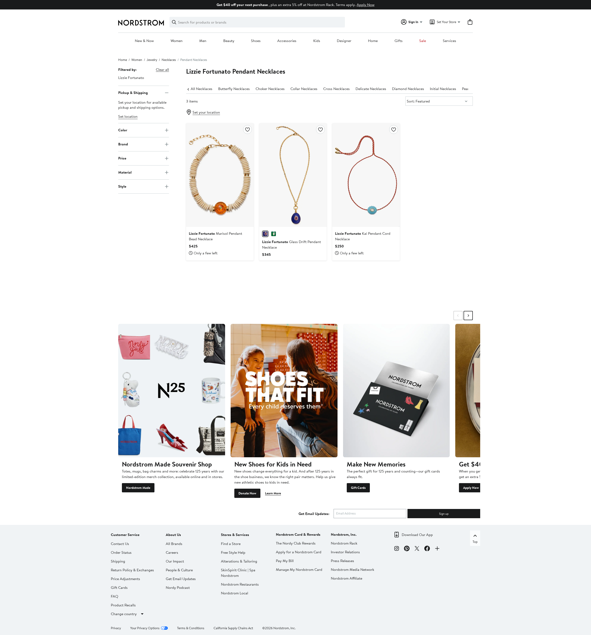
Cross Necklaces (336, 88)
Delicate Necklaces (371, 88)
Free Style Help (233, 552)
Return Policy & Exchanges (132, 569)
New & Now (144, 41)
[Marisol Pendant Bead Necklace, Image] (219, 175)
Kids (316, 41)
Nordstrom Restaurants (240, 584)
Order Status (121, 552)
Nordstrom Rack (344, 543)
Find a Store (231, 543)
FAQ (114, 596)
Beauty (228, 41)
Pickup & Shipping (133, 92)
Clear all (162, 69)
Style (122, 186)
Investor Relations (345, 551)
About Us (173, 534)
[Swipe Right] (468, 315)
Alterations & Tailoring (239, 561)
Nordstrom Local (234, 593)
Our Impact (175, 561)
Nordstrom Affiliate (346, 578)
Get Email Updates (181, 578)
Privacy (116, 628)
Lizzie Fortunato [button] (131, 77)
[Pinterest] (407, 549)
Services (449, 41)
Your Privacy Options (145, 628)
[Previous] (188, 89)
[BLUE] (265, 234)
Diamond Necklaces (408, 88)
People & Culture (179, 569)
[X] (417, 549)
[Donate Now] (284, 390)
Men (202, 41)
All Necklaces (201, 88)
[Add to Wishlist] (247, 129)
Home (373, 41)
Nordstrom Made (138, 487)
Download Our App (417, 534)
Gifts (399, 41)
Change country (124, 613)
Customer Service (125, 534)
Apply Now (365, 4)
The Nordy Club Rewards (296, 543)
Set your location (206, 112)
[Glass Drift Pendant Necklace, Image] (293, 175)
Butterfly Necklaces (234, 88)
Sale (422, 41)
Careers (172, 552)
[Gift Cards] (396, 390)
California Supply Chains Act (233, 628)
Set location (128, 116)
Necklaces (169, 59)
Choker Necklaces (270, 88)
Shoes (256, 41)
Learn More (273, 493)
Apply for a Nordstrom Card (298, 551)
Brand (123, 144)
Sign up (444, 514)
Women (177, 41)
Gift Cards (358, 487)
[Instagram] (396, 549)
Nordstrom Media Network (352, 569)
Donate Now (247, 493)
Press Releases (342, 560)
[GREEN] (273, 234)
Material (125, 172)
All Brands (174, 543)
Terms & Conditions (190, 628)
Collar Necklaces (303, 88)
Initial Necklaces (443, 88)
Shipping (118, 561)
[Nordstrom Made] (171, 390)
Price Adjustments (125, 578)
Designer (344, 41)
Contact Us (120, 543)
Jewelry (152, 59)
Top (475, 541)
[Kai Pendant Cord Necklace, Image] (366, 175)
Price (122, 158)
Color (122, 129)
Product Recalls (123, 605)
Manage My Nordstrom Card (299, 569)
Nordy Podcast (178, 587)
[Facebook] (427, 549)
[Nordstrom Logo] (141, 23)
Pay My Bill (285, 560)
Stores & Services (235, 534)
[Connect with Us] (437, 549)
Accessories (286, 41)
